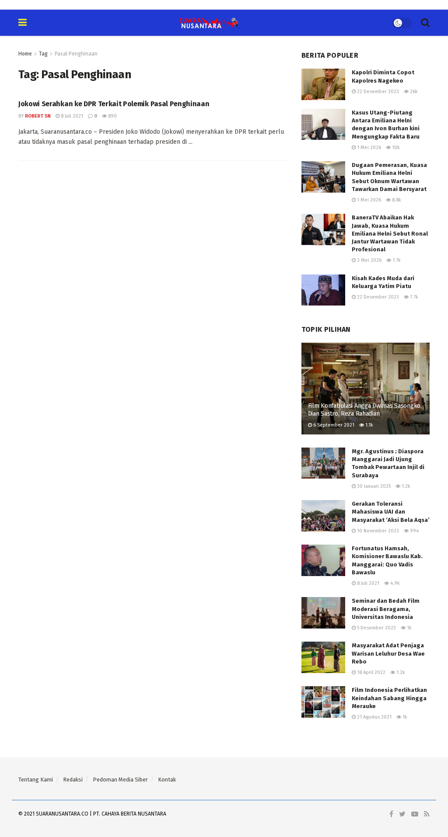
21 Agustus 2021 (374, 717)
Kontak (167, 779)
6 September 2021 (333, 425)
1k (409, 628)
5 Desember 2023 (376, 628)
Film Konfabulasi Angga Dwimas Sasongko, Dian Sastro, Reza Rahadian (365, 409)
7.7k (396, 260)
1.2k (405, 486)
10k (395, 147)
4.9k (394, 583)
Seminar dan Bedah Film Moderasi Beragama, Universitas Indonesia (386, 608)
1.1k (368, 425)
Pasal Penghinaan (76, 54)
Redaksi (73, 779)
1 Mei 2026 (368, 147)
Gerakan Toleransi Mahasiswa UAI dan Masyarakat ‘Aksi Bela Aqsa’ (391, 511)
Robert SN (38, 116)
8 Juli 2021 (71, 116)
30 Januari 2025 (373, 486)
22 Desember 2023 (377, 91)
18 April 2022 (370, 672)
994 (414, 531)
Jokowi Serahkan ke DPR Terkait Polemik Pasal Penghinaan (113, 104)
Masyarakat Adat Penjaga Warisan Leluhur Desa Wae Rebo (388, 653)
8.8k (396, 200)
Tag (43, 54)
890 (112, 116)
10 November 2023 (377, 531)
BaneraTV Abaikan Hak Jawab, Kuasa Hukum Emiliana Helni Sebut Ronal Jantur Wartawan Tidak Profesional (390, 233)
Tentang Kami (35, 779)
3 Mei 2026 (369, 260)
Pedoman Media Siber (120, 779)
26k (413, 91)
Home (25, 54)
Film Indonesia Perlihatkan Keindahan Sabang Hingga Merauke (389, 698)
